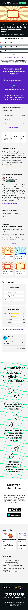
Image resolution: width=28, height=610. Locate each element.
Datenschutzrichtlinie (6, 61)
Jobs (8, 597)
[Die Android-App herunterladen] (20, 587)
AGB (24, 597)
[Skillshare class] (9, 536)
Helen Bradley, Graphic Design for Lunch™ (13, 34)
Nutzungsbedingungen (21, 60)
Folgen (16, 177)
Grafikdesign (6, 216)
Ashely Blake (11, 358)
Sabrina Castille (18, 271)
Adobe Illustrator (7, 213)
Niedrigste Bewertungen (18, 329)
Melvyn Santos (12, 337)
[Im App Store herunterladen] (14, 510)
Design (16, 213)
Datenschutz (18, 597)
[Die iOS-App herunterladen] (8, 587)
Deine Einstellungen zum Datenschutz (13, 602)
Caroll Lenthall (18, 256)
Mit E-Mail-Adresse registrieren (14, 57)
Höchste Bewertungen (7, 329)
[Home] (10, 3)
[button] (3, 3)
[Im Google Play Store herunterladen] (14, 515)
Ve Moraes (4, 256)
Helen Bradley (12, 177)
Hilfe (12, 597)
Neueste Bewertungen (8, 330)
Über (4, 597)
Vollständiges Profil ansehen (9, 203)
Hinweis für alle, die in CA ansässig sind (14, 604)
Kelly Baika (4, 271)
